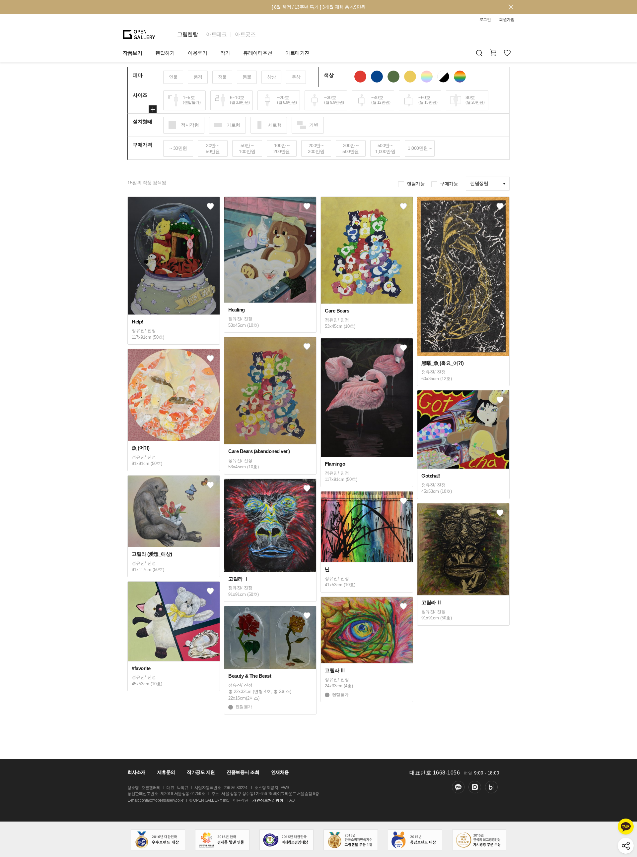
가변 (313, 125)
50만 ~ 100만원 (247, 148)
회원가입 (506, 20)
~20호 (287, 100)
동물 (247, 77)
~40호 (380, 100)
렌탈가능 (416, 183)
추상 (296, 77)
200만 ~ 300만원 (316, 148)
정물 (222, 77)
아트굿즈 (245, 34)
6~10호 (240, 100)
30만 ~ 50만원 (213, 148)
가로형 (233, 125)
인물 (173, 77)
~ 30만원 (178, 148)
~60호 (427, 100)
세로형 (275, 125)
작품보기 (132, 53)
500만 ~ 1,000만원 (385, 148)
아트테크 (216, 34)
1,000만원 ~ (420, 148)
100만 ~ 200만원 (281, 148)
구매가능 (449, 183)
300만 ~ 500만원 (350, 148)
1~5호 (191, 100)
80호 (474, 100)
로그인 (485, 20)
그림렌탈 (187, 34)
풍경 (197, 77)
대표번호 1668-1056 (434, 772)
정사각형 (190, 125)
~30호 (334, 100)
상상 (271, 77)
